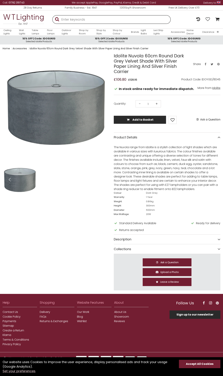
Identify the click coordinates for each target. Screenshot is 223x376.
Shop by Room (83, 32)
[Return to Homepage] (23, 19)
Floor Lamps (51, 32)
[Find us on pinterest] (217, 303)
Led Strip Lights (158, 32)
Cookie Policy (12, 316)
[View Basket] (216, 19)
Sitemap (8, 325)
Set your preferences (19, 371)
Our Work (83, 312)
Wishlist (82, 321)
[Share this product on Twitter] (212, 64)
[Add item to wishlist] (173, 120)
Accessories (178, 32)
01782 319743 (16, 2)
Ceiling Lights (7, 32)
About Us (120, 312)
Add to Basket (142, 120)
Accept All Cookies (199, 364)
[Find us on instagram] (210, 303)
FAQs (43, 316)
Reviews (119, 321)
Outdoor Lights (66, 32)
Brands (135, 32)
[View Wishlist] (208, 19)
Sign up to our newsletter (194, 315)
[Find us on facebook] (203, 303)
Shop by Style (101, 32)
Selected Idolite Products (38, 40)
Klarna (7, 335)
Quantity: (120, 103)
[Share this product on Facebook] (205, 64)
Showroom (121, 316)
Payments (9, 321)
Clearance (208, 32)
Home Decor (190, 32)
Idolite (216, 88)
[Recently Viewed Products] (198, 19)
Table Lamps (35, 32)
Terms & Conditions (16, 339)
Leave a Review (169, 282)
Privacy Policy (12, 344)
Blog (80, 316)
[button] (9, 180)
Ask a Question (209, 119)
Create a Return (13, 330)
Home (6, 48)
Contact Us (10, 312)
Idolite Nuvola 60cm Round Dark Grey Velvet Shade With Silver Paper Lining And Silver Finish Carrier (89, 48)
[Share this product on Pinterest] (218, 64)
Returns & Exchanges (54, 321)
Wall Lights (22, 32)
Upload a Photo (169, 272)
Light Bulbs (144, 32)
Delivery (45, 312)
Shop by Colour (117, 32)
